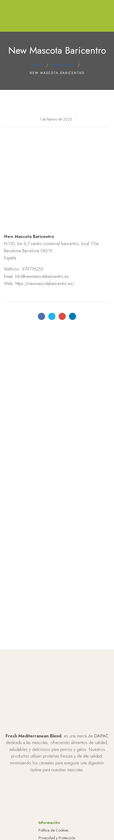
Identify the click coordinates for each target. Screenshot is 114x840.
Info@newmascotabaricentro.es (42, 276)
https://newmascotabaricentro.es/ (44, 284)
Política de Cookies (53, 830)
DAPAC (101, 736)
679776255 (32, 269)
